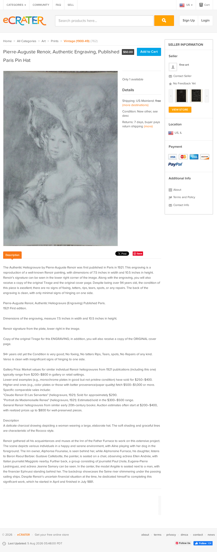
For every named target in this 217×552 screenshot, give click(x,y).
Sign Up (189, 20)
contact (198, 534)
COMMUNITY (41, 5)
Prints (54, 41)
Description (12, 255)
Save (139, 253)
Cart (207, 5)
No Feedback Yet (184, 83)
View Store (180, 109)
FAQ (58, 5)
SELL (71, 5)
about (145, 534)
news (211, 534)
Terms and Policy (183, 197)
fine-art (184, 65)
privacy (171, 534)
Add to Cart (149, 52)
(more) (148, 126)
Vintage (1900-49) (76, 41)
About (176, 190)
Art (44, 41)
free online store (58, 534)
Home (7, 41)
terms (157, 534)
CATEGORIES (15, 5)
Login (205, 20)
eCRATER (23, 534)
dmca (184, 534)
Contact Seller (182, 76)
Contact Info (180, 205)
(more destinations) (135, 105)
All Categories (26, 41)
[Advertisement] (80, 504)
